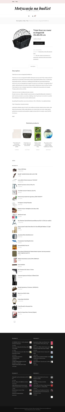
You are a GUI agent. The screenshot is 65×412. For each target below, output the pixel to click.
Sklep (13, 1)
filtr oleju (37, 55)
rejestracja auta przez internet (45, 57)
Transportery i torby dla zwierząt (45, 51)
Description (33, 66)
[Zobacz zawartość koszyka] (34, 16)
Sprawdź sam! (39, 43)
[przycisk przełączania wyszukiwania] (32, 16)
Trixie (34, 53)
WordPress (38, 409)
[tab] (33, 66)
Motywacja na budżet (32, 8)
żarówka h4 (35, 59)
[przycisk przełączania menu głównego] (29, 16)
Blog (17, 1)
